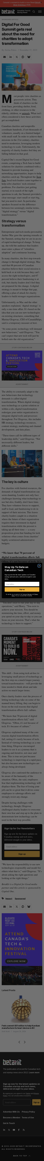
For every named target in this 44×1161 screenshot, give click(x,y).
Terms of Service (27, 594)
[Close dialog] (39, 565)
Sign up (22, 589)
